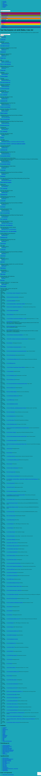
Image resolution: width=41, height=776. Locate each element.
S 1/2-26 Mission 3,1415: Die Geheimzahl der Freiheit (16, 494)
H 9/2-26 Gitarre (9, 675)
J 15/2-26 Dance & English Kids (12, 575)
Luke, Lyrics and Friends (5, 119)
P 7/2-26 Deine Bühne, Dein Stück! (13, 594)
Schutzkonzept (5, 5)
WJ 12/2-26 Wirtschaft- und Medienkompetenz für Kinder (16, 407)
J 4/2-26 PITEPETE (10, 651)
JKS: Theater (5, 765)
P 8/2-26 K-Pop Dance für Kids (12, 598)
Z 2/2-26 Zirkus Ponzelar (11, 519)
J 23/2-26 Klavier (9, 606)
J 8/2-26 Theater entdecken (11, 555)
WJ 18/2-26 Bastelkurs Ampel (12, 424)
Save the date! (2, 170)
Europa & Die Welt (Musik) (7, 748)
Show (4, 738)
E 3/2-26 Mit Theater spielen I (12, 559)
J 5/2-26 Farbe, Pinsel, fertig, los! (12, 542)
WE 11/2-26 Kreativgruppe (11, 355)
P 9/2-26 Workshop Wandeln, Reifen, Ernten (14, 586)
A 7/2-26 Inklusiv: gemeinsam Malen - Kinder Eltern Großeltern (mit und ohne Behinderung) (22, 479)
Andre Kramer (3, 243)
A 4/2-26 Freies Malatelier (11, 539)
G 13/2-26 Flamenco (10, 523)
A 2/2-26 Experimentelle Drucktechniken (13, 563)
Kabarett (4, 731)
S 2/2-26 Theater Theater (11, 499)
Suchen (2, 35)
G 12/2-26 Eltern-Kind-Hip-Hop (12, 700)
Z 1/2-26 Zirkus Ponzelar (11, 531)
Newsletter (4, 1)
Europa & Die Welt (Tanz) (7, 749)
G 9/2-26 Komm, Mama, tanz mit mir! (13, 545)
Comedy (4, 728)
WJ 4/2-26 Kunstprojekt (11, 483)
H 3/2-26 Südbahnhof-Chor (11, 643)
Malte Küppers (3, 268)
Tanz (3, 740)
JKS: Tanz (4, 764)
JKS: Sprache (5, 763)
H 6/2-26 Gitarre (9, 452)
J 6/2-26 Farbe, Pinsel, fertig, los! (12, 703)
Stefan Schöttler (3, 286)
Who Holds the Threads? (5, 45)
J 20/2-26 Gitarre (9, 448)
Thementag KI (3, 51)
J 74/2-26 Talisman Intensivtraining (12, 310)
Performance (5, 736)
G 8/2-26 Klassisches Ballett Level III (13, 671)
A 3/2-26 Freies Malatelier (11, 300)
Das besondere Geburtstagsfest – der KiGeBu (10, 768)
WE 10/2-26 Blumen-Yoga (11, 387)
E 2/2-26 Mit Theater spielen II (12, 655)
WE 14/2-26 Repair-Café (11, 379)
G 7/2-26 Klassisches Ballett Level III (13, 459)
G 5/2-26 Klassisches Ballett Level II (13, 395)
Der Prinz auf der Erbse (4, 88)
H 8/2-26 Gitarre (9, 463)
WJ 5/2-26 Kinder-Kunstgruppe (12, 491)
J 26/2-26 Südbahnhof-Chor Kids (12, 403)
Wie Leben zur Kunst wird (5, 82)
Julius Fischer (2, 274)
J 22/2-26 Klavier (9, 321)
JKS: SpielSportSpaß (6, 762)
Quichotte (2, 137)
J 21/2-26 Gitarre (9, 659)
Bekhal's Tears (3, 58)
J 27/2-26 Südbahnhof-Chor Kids (12, 639)
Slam (3, 739)
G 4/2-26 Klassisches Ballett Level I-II (13, 618)
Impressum (4, 6)
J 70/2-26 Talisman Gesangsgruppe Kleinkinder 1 (15, 334)
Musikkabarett (5, 735)
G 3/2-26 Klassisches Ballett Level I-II (13, 359)
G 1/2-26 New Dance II (11, 420)
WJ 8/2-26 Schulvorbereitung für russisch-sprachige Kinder (17, 436)
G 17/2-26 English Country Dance (12, 548)
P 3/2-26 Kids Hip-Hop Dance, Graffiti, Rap (14, 590)
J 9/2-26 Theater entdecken (11, 667)
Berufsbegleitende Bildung (7, 746)
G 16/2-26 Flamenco (10, 626)
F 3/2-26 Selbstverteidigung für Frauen (13, 582)
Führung (4, 730)
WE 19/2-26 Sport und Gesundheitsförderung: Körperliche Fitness (18, 427)
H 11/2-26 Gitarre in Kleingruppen (12, 683)
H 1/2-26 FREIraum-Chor (11, 363)
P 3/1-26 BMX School (10, 579)
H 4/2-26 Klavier (9, 342)
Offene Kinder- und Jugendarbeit (8, 774)
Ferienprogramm (5, 767)
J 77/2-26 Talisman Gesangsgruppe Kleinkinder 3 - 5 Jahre (16, 318)
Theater (4, 752)
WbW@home (5, 753)
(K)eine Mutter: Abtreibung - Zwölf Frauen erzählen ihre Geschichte (12, 143)
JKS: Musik (5, 761)
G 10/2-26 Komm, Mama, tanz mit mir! (13, 722)
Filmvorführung (5, 729)
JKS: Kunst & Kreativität (7, 759)
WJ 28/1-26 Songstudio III (11, 326)
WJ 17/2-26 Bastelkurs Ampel (12, 375)
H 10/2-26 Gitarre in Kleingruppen (12, 467)
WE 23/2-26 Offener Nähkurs (12, 391)
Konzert (4, 732)
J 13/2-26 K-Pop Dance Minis (12, 694)
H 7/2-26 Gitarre (9, 663)
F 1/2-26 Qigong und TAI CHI (12, 687)
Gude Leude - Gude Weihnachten (6, 225)
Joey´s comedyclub (3, 94)
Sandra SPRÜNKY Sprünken (5, 182)
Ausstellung (5, 727)
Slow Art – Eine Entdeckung (5, 64)
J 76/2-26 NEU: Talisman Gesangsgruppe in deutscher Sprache (17, 338)
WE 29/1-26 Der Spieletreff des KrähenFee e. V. (15, 306)
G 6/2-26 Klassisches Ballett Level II (13, 630)
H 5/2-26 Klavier (9, 614)
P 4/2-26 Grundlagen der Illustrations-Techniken (15, 602)
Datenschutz (5, 4)
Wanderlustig (2, 176)
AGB (3, 3)
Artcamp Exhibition (4, 76)
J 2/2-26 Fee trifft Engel (11, 569)
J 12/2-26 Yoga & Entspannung (12, 572)
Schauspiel (4, 737)
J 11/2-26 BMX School (10, 399)
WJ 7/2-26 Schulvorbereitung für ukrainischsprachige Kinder (17, 383)
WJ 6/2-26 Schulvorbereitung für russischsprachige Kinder (16, 351)
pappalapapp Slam (3, 100)
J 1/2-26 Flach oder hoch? (11, 456)
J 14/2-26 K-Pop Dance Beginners (12, 697)
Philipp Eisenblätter (4, 113)
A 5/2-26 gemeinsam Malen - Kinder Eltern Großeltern (16, 303)
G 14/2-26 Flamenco (10, 622)
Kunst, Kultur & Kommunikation (8, 750)
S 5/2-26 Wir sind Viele (10, 511)
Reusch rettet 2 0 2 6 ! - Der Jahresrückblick (8, 231)
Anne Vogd (2, 261)
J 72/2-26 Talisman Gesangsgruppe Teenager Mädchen (16, 367)
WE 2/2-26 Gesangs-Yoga (11, 471)
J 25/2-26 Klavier (9, 610)
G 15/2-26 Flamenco (10, 527)
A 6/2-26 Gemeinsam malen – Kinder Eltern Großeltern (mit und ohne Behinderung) (21, 718)
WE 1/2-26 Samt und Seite (11, 515)
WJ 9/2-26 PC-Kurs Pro (11, 487)
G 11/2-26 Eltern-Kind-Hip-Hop (12, 551)
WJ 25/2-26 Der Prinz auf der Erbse (13, 297)
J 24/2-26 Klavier (9, 329)
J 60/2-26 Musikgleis (10, 314)
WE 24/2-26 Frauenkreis (11, 535)
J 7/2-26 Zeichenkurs (10, 371)
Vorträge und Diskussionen (7, 741)
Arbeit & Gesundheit (6, 745)
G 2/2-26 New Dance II (11, 647)
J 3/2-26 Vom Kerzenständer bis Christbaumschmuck (15, 712)
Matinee (4, 734)
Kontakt (4, 7)
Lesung (4, 733)
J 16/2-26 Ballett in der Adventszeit (12, 706)
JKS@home (5, 766)
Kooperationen (5, 769)
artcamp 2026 (2, 39)
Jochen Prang (2, 255)
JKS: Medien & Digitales (7, 760)
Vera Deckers (2, 206)
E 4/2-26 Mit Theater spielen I (12, 679)
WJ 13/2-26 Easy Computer (11, 432)
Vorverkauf (4, 2)
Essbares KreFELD (6, 747)
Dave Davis (2, 280)
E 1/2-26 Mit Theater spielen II (12, 440)
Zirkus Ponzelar (5, 770)
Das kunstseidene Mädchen (5, 155)
